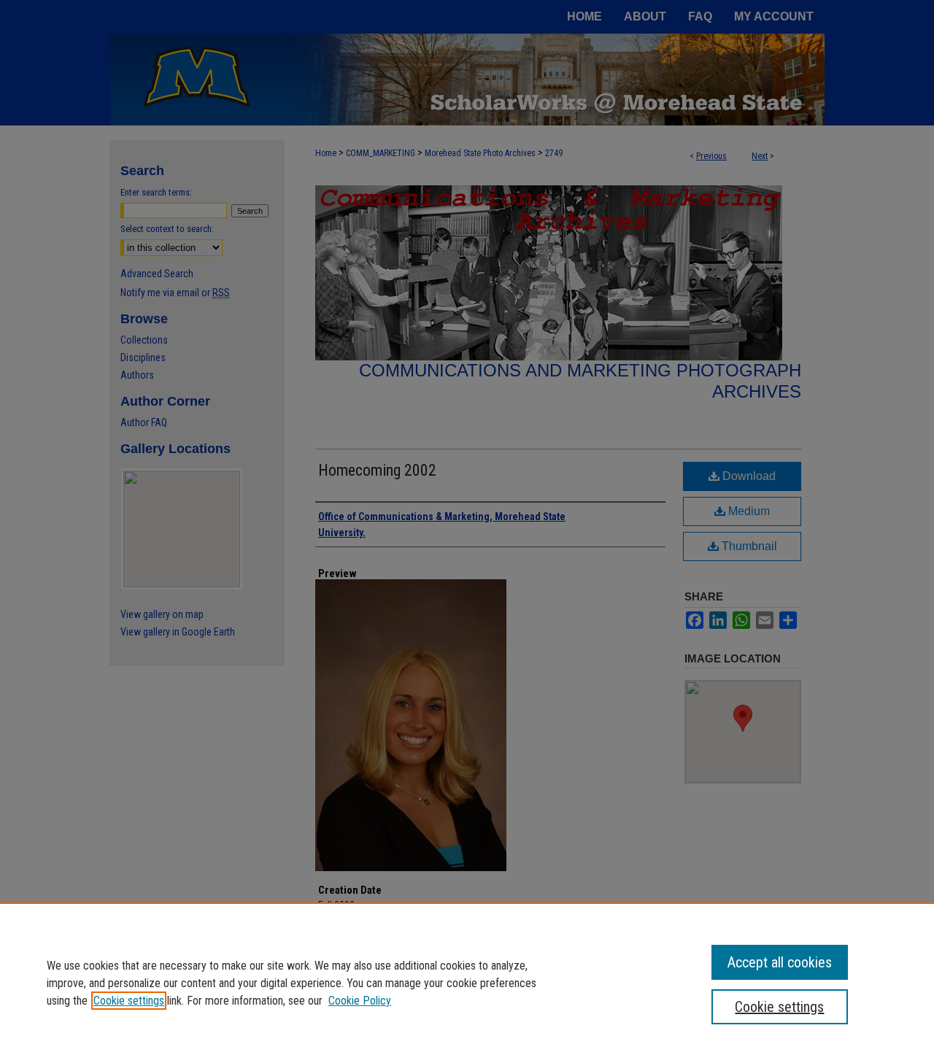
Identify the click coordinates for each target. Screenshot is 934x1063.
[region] (467, 982)
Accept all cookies (779, 962)
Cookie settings (128, 1001)
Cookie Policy (359, 1001)
